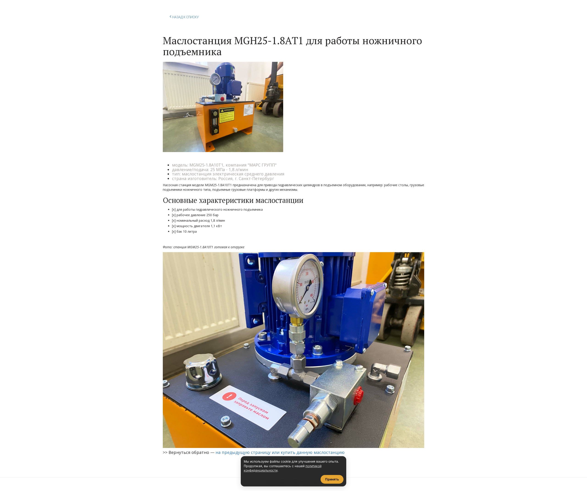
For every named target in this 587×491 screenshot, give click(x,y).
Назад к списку (185, 17)
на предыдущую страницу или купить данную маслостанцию (280, 452)
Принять (332, 479)
